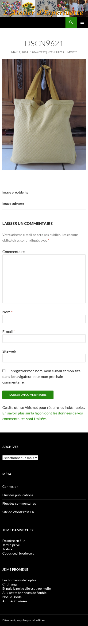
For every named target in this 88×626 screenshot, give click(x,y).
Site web (9, 351)
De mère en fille (13, 541)
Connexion (10, 486)
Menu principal (82, 22)
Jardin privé (11, 545)
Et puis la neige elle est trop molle (26, 588)
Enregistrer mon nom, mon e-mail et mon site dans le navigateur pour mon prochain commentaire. (41, 376)
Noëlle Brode (12, 597)
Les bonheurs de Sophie (19, 580)
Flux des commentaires (19, 503)
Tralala (7, 549)
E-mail (8, 331)
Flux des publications (17, 495)
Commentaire (14, 251)
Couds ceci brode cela (18, 553)
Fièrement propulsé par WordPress (24, 620)
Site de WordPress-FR (18, 512)
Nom (7, 311)
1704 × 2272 (38, 52)
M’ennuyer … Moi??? (62, 52)
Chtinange (9, 584)
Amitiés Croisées (14, 601)
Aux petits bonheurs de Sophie (24, 593)
